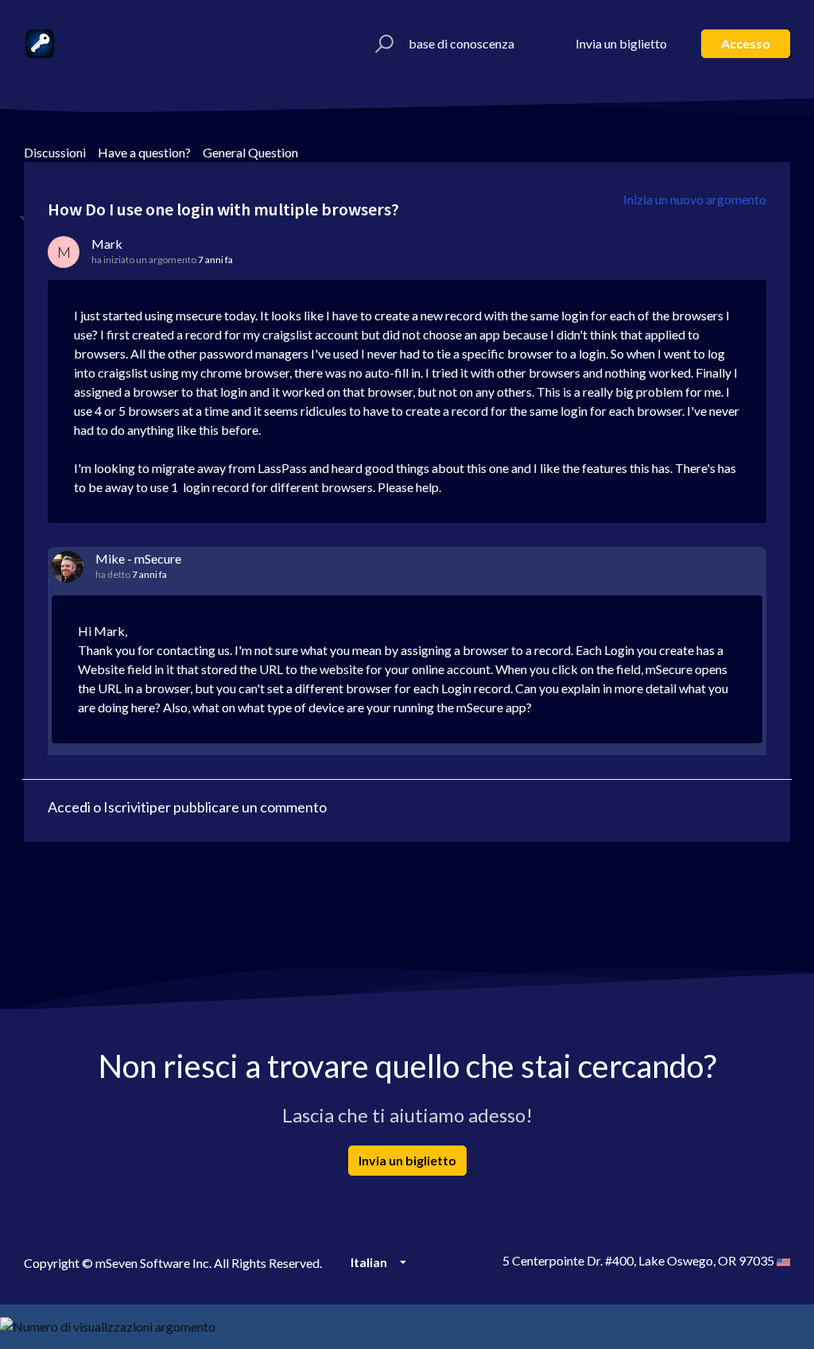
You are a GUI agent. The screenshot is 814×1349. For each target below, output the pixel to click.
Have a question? (144, 152)
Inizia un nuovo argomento (694, 199)
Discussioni (55, 152)
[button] (381, 43)
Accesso (745, 43)
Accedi (69, 807)
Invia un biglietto (621, 43)
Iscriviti (126, 807)
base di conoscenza (461, 43)
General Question (250, 152)
